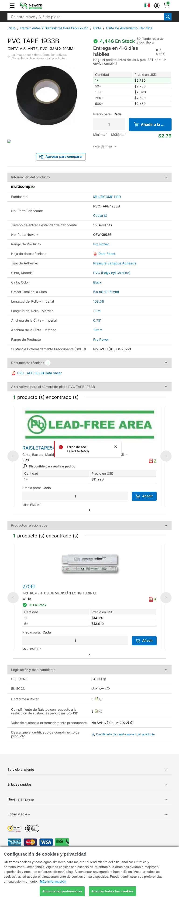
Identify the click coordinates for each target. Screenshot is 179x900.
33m (96, 311)
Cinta (97, 28)
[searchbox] (85, 16)
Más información (53, 881)
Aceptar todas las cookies (112, 891)
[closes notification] (115, 446)
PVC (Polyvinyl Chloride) (111, 273)
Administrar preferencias (62, 891)
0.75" (97, 320)
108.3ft (98, 301)
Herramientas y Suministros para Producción (54, 28)
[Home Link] (38, 5)
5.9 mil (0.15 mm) (106, 292)
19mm (97, 330)
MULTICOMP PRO (107, 197)
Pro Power (101, 244)
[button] (12, 5)
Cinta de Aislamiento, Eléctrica (129, 28)
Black (97, 282)
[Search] (168, 16)
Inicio (11, 28)
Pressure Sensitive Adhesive (114, 263)
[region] (89, 873)
